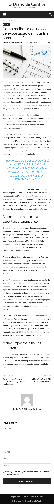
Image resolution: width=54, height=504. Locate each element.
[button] (50, 14)
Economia (12, 20)
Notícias (26, 497)
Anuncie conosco (37, 497)
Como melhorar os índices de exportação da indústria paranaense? (26, 33)
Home (5, 20)
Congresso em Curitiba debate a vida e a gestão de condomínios (14, 381)
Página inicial (15, 497)
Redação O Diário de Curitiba (13, 42)
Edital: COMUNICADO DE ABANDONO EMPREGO (41, 380)
